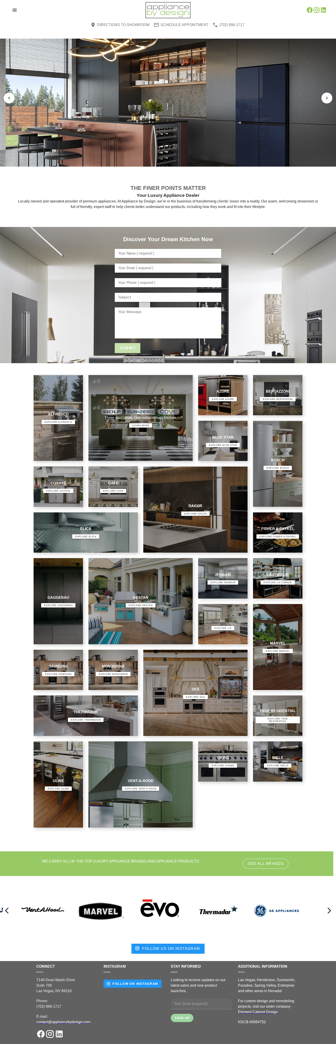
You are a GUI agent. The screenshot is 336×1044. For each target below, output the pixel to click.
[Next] (329, 911)
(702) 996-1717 (231, 25)
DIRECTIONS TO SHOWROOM (123, 25)
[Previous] (7, 911)
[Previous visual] (9, 98)
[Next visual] (326, 98)
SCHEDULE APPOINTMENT (184, 25)
